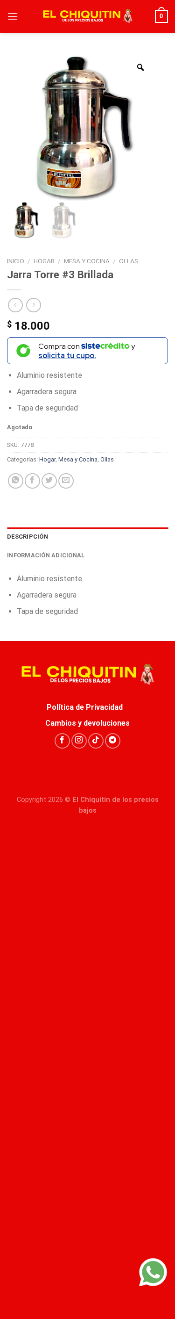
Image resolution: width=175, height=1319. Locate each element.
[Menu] (12, 16)
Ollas (128, 261)
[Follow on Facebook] (62, 741)
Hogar (44, 261)
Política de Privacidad (87, 707)
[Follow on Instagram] (79, 741)
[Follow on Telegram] (112, 741)
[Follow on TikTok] (96, 741)
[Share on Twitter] (49, 481)
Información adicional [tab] (45, 555)
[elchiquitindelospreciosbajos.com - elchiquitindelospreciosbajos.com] (87, 16)
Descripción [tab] (27, 536)
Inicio (15, 261)
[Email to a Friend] (66, 481)
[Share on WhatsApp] (15, 481)
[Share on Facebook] (32, 481)
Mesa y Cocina (87, 261)
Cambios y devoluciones (87, 723)
